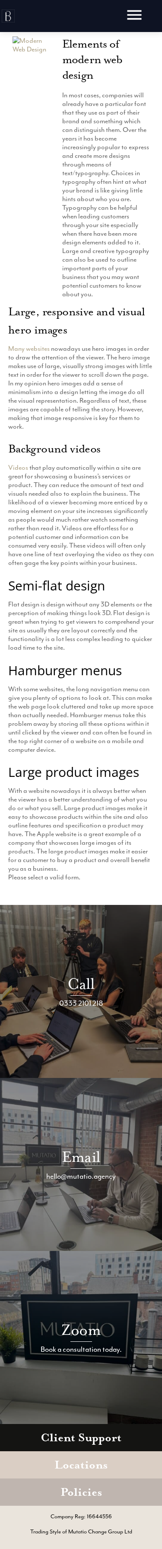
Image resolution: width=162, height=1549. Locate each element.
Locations (81, 1465)
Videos (18, 467)
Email (81, 1157)
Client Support (81, 1437)
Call (81, 984)
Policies (81, 1492)
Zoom (81, 1330)
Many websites (29, 348)
